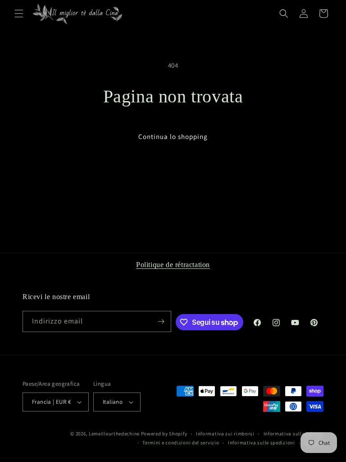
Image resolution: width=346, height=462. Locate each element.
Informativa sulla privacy (294, 433)
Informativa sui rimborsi (225, 433)
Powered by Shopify (164, 433)
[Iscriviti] (161, 321)
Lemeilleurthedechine (114, 433)
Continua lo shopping (173, 136)
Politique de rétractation (173, 264)
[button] (19, 13)
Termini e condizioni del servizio (180, 442)
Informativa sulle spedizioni (261, 442)
